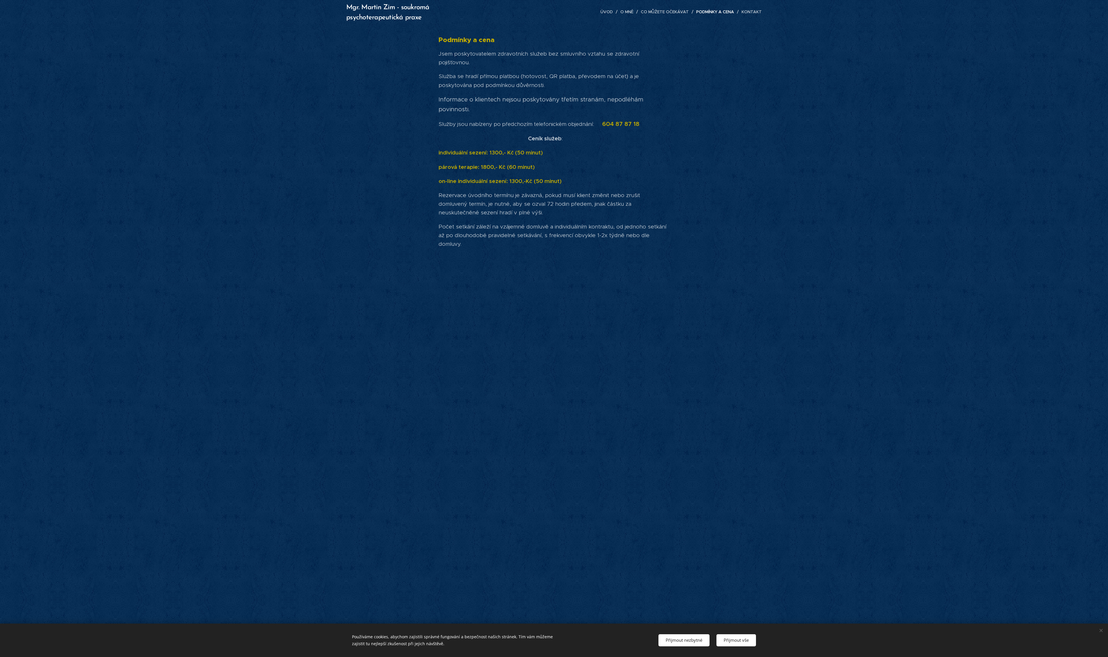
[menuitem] (608, 12)
